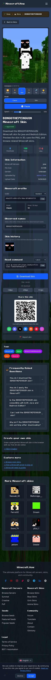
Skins (19, 14)
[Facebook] (5, 580)
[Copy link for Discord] (14, 329)
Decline (20, 676)
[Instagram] (17, 580)
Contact (30, 626)
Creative (5, 600)
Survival (5, 596)
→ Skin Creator (10, 449)
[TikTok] (22, 580)
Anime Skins (32, 604)
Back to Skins (12, 22)
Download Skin (27, 276)
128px (10, 290)
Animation (11, 86)
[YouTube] (11, 580)
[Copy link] (42, 329)
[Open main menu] (46, 3)
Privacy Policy (8, 645)
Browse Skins (33, 593)
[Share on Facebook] (25, 329)
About (30, 623)
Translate (31, 619)
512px (40, 290)
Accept (31, 676)
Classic (15, 100)
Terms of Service (9, 642)
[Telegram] (34, 580)
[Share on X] (20, 329)
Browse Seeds (8, 615)
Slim (36, 100)
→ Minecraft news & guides (15, 467)
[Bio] (45, 580)
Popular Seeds (8, 623)
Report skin (26, 337)
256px (25, 290)
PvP (3, 604)
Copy (42, 199)
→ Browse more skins (12, 462)
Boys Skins (32, 596)
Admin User (41, 175)
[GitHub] (28, 580)
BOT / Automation (10, 649)
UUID (7, 194)
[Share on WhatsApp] (9, 329)
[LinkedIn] (39, 580)
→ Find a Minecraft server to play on (18, 465)
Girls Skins (32, 600)
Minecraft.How (15, 4)
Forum (30, 615)
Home (8, 14)
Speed (8, 112)
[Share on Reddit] (31, 329)
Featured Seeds (9, 619)
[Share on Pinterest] (36, 329)
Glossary (31, 630)
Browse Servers (9, 593)
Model (6, 97)
